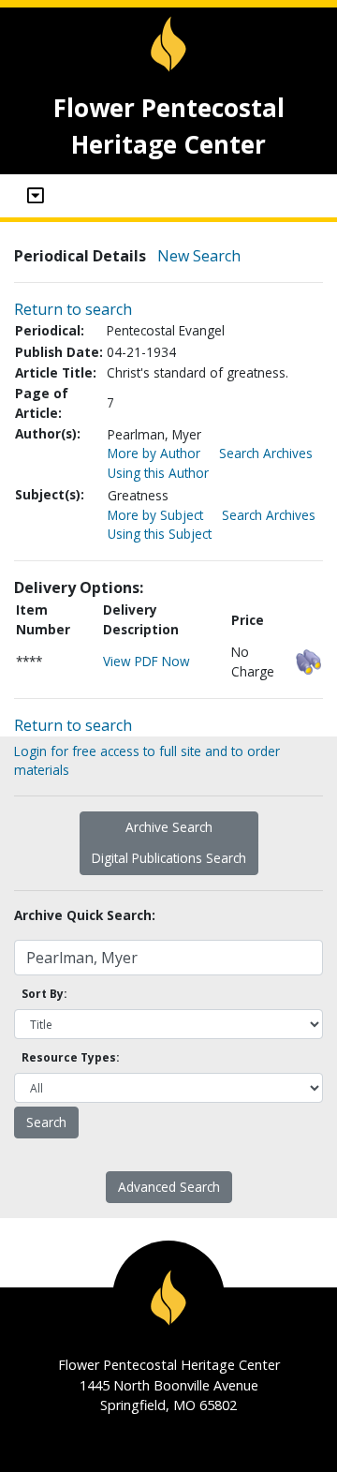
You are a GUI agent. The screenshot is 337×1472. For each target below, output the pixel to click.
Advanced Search (169, 1187)
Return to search (73, 309)
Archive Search (168, 827)
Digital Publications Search (169, 858)
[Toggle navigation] (35, 196)
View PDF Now (146, 661)
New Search (199, 255)
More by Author (154, 453)
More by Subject (155, 515)
